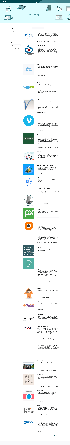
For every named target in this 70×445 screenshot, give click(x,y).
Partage (51, 242)
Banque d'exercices (47, 40)
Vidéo (42, 130)
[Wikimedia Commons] (28, 49)
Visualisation (42, 192)
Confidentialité (47, 241)
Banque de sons (45, 60)
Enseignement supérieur (40, 41)
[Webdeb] (28, 87)
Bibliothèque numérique (45, 173)
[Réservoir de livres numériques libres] (28, 169)
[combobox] (16, 31)
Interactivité (55, 41)
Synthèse (54, 147)
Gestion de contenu (52, 241)
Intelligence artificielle (44, 147)
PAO (58, 191)
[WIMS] (28, 36)
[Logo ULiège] (3, 0)
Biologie (44, 386)
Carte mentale (40, 111)
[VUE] (28, 104)
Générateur (39, 147)
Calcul (51, 40)
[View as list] (43, 28)
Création (44, 191)
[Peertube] (28, 293)
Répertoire (46, 203)
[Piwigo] (28, 225)
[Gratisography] (28, 395)
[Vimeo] (28, 120)
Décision (43, 111)
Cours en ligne (40, 431)
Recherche (54, 386)
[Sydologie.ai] (28, 138)
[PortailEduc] (28, 200)
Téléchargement (39, 130)
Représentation (39, 112)
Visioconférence (39, 192)
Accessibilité (39, 241)
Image (52, 191)
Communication (40, 191)
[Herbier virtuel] (28, 379)
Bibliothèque (39, 173)
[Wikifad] (28, 69)
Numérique (39, 309)
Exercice (47, 41)
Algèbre (39, 40)
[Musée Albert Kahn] (28, 318)
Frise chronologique (47, 111)
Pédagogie (43, 203)
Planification (56, 111)
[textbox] (16, 31)
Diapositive (49, 191)
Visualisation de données (44, 112)
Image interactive (55, 191)
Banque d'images (40, 60)
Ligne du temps (52, 111)
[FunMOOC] (28, 422)
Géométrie (52, 41)
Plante (51, 386)
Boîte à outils (40, 203)
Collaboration (54, 40)
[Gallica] (28, 410)
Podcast (47, 297)
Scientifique (57, 386)
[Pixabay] (28, 213)
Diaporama (46, 191)
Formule (49, 41)
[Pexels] (28, 263)
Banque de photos (45, 284)
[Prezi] (28, 182)
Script (52, 147)
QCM (48, 147)
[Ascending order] (31, 28)
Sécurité (55, 242)
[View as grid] (41, 28)
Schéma (50, 147)
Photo (53, 242)
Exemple (44, 41)
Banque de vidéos (50, 60)
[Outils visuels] (28, 305)
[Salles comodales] (28, 155)
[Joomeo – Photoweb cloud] (28, 328)
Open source (48, 242)
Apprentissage (42, 40)
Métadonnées (44, 242)
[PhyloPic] (28, 250)
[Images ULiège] (28, 365)
